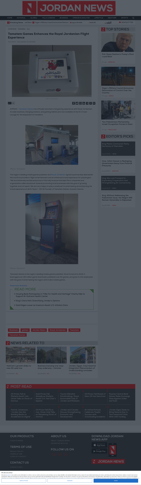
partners (9, 475)
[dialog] (70, 478)
